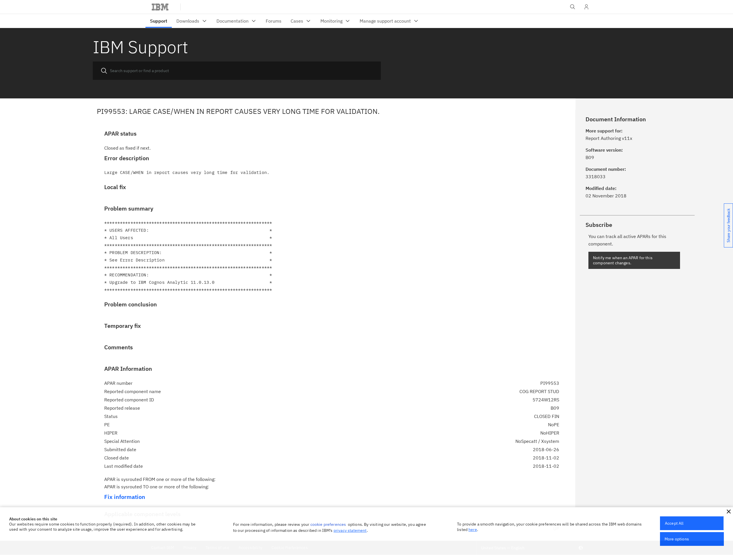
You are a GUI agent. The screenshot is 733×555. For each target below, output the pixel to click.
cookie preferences (328, 524)
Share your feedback (728, 225)
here (472, 529)
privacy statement (350, 530)
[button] (729, 512)
